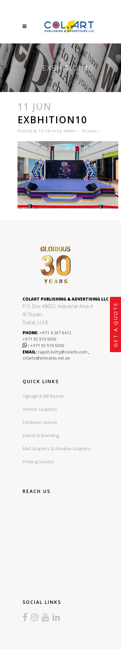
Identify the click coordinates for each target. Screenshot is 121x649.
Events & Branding (41, 435)
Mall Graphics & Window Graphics (56, 448)
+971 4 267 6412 (55, 333)
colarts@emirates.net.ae (46, 358)
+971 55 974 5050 (39, 339)
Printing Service (38, 462)
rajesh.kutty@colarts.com (62, 352)
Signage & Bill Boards (43, 396)
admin (69, 131)
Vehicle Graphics (40, 409)
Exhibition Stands (40, 422)
